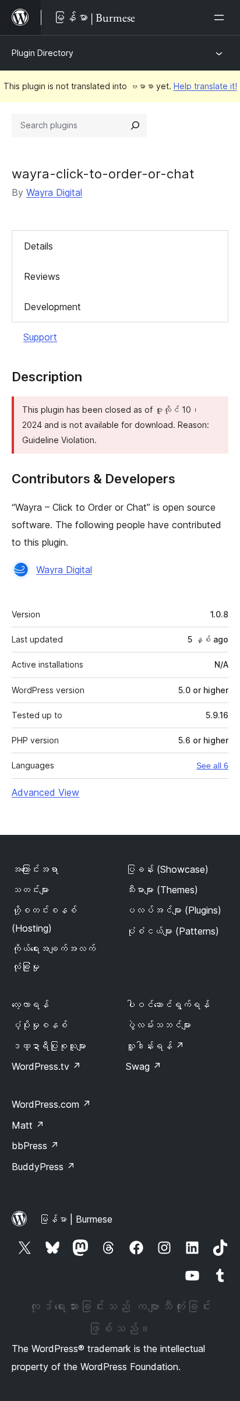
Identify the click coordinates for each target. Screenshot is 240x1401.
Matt (28, 1125)
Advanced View (45, 792)
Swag (143, 1066)
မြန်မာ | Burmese (75, 1219)
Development (52, 306)
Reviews (42, 276)
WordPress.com (51, 1104)
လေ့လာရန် (30, 1004)
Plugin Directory (42, 53)
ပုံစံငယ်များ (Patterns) (172, 931)
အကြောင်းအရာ (35, 869)
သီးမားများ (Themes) (162, 890)
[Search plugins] (135, 125)
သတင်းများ (30, 890)
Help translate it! (205, 86)
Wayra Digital (54, 192)
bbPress (35, 1145)
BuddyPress (43, 1166)
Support (40, 337)
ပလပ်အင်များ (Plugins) (173, 910)
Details (38, 246)
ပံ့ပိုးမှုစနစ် (40, 1025)
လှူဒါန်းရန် (155, 1046)
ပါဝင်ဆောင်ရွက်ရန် (168, 1004)
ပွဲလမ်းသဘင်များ (158, 1025)
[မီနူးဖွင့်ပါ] (221, 17)
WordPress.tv (46, 1066)
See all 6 (212, 765)
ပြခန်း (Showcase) (167, 869)
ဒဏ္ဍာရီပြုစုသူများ (49, 1046)
